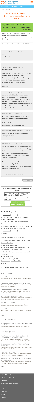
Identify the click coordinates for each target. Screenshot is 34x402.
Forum (3, 9)
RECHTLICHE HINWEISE (7, 377)
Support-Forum (19, 267)
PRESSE (3, 397)
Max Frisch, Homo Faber (10, 245)
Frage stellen (13, 6)
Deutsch (27, 267)
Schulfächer (4, 6)
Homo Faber (6, 215)
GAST (9, 64)
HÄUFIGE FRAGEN (6, 374)
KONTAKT (3, 394)
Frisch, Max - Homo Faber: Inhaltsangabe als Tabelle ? (16, 283)
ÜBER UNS (4, 391)
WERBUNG (4, 400)
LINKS (2, 388)
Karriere (22, 6)
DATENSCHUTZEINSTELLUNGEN (10, 383)
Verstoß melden (27, 180)
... (3, 315)
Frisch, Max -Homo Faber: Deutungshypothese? (16, 221)
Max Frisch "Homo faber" (10, 228)
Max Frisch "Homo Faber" (10, 256)
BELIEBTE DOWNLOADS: (8, 319)
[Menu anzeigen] (30, 1)
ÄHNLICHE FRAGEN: (7, 273)
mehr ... (5, 233)
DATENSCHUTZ (5, 380)
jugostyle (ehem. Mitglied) (13, 43)
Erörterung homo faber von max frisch (13, 226)
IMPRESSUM (4, 386)
